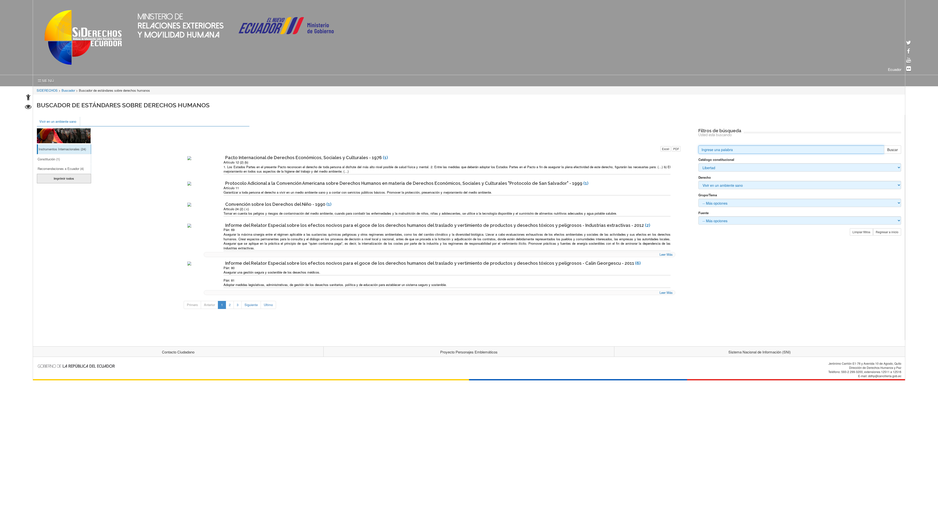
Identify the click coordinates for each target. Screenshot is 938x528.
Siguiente (251, 303)
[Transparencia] (28, 107)
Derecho (704, 176)
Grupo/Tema (707, 194)
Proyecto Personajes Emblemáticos (469, 350)
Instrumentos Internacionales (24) (62, 148)
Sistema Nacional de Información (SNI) (759, 350)
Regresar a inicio (887, 231)
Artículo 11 (231, 187)
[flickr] (908, 69)
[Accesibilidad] (28, 97)
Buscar (892, 148)
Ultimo (268, 303)
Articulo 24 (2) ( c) (236, 208)
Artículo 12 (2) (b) (236, 161)
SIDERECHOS (47, 89)
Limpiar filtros (861, 231)
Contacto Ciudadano (178, 350)
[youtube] (908, 60)
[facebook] (908, 51)
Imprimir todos (64, 177)
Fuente (703, 212)
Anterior (209, 303)
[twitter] (908, 43)
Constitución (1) (49, 158)
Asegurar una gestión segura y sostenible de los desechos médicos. (272, 271)
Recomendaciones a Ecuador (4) (61, 167)
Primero (192, 303)
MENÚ (47, 80)
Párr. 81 (229, 279)
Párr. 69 (229, 228)
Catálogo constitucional (716, 158)
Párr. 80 (229, 266)
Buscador (68, 89)
